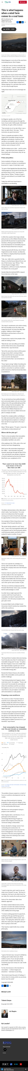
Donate (23, 2)
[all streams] (26, 1069)
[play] (2, 1069)
